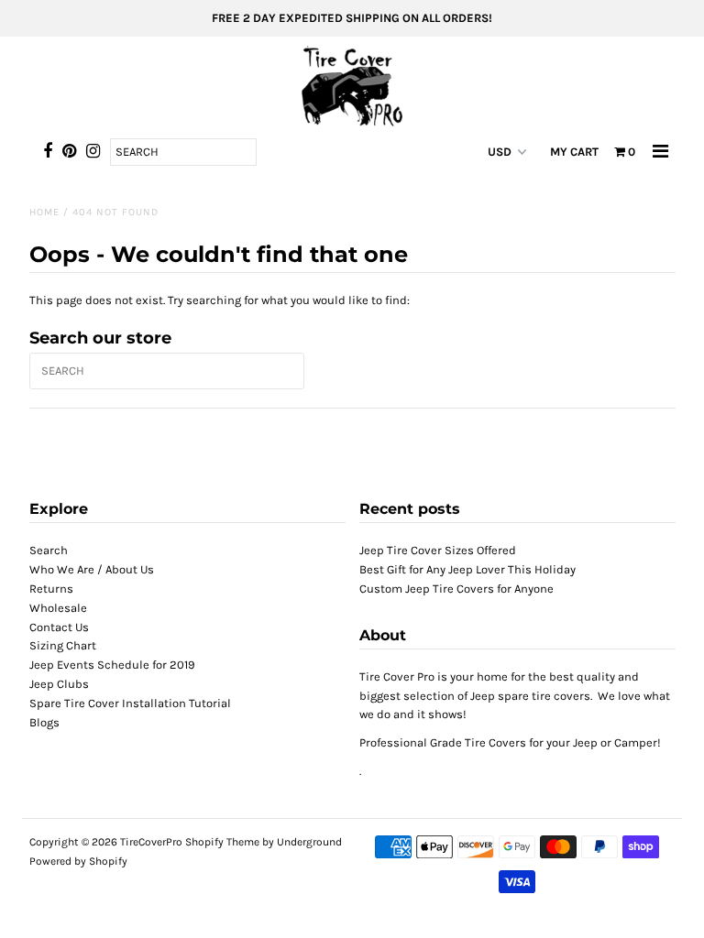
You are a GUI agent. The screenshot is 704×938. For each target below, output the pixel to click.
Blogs (44, 722)
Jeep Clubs (59, 684)
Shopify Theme (222, 841)
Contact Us (59, 627)
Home (44, 212)
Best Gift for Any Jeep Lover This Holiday (467, 569)
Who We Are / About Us (91, 569)
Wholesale (58, 608)
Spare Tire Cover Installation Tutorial (130, 703)
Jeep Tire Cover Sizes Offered (437, 550)
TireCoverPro (152, 841)
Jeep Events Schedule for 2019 (112, 664)
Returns (51, 588)
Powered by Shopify (78, 861)
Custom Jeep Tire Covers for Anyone (456, 588)
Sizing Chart (62, 645)
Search (48, 550)
